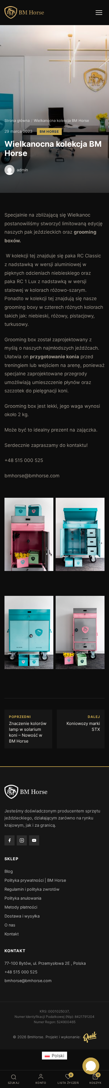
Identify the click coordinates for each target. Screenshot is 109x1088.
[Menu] (99, 12)
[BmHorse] (24, 12)
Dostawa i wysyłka (22, 916)
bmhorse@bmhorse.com (28, 980)
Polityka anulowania (22, 898)
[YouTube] (34, 840)
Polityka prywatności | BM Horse (35, 880)
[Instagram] (22, 840)
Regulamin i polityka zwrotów (32, 889)
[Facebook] (9, 840)
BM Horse (49, 131)
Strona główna (17, 120)
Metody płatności (20, 907)
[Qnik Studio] (89, 1037)
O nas (9, 925)
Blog (8, 871)
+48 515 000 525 (20, 972)
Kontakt (11, 933)
